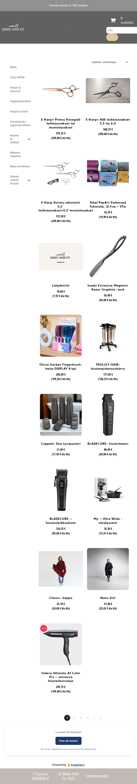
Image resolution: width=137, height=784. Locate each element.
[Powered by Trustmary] (68, 765)
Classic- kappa (60, 597)
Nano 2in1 (107, 597)
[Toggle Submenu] (29, 139)
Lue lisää (61, 144)
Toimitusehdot (96, 776)
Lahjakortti (61, 285)
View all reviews (68, 740)
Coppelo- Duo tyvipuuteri (61, 443)
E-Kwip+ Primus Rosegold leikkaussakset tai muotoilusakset (60, 123)
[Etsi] (112, 37)
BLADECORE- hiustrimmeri (108, 443)
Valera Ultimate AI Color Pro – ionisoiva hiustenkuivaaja (60, 677)
